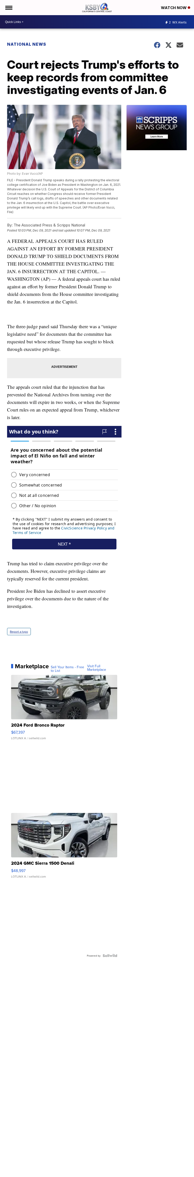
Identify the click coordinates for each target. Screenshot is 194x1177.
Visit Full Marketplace (96, 667)
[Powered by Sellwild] (110, 955)
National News (26, 44)
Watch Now (174, 7)
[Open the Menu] (8, 7)
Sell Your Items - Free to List (67, 668)
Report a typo (19, 631)
